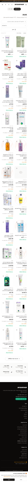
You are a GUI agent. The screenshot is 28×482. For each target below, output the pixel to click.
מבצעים (25, 416)
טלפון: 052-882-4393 (22, 395)
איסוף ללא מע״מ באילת (22, 427)
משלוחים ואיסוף (23, 431)
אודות (25, 418)
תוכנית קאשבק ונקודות (22, 429)
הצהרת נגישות (24, 456)
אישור (9, 479)
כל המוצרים (24, 406)
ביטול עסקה (24, 454)
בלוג (26, 412)
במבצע (24, 33)
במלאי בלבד (19, 33)
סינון (13, 29)
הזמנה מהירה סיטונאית (22, 443)
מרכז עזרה (24, 425)
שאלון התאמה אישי (23, 408)
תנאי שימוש (24, 450)
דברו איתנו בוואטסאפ (20, 399)
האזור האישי (24, 437)
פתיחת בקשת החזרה (22, 435)
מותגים (25, 414)
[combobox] (14, 25)
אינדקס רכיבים (24, 410)
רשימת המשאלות (23, 439)
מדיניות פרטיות (24, 452)
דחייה (21, 479)
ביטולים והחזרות (23, 433)
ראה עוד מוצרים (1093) (13, 358)
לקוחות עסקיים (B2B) (22, 441)
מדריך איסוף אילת (23, 458)
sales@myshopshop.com (21, 396)
